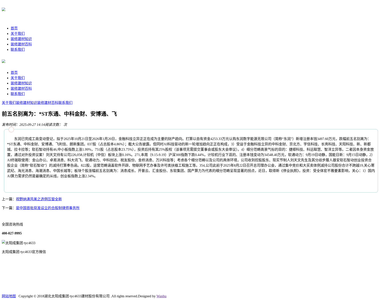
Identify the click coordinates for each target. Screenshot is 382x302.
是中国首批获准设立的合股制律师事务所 (48, 208)
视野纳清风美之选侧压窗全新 (39, 199)
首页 (14, 28)
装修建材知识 (21, 39)
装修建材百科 (21, 44)
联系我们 (18, 49)
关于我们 (18, 33)
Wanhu (161, 296)
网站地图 (9, 296)
